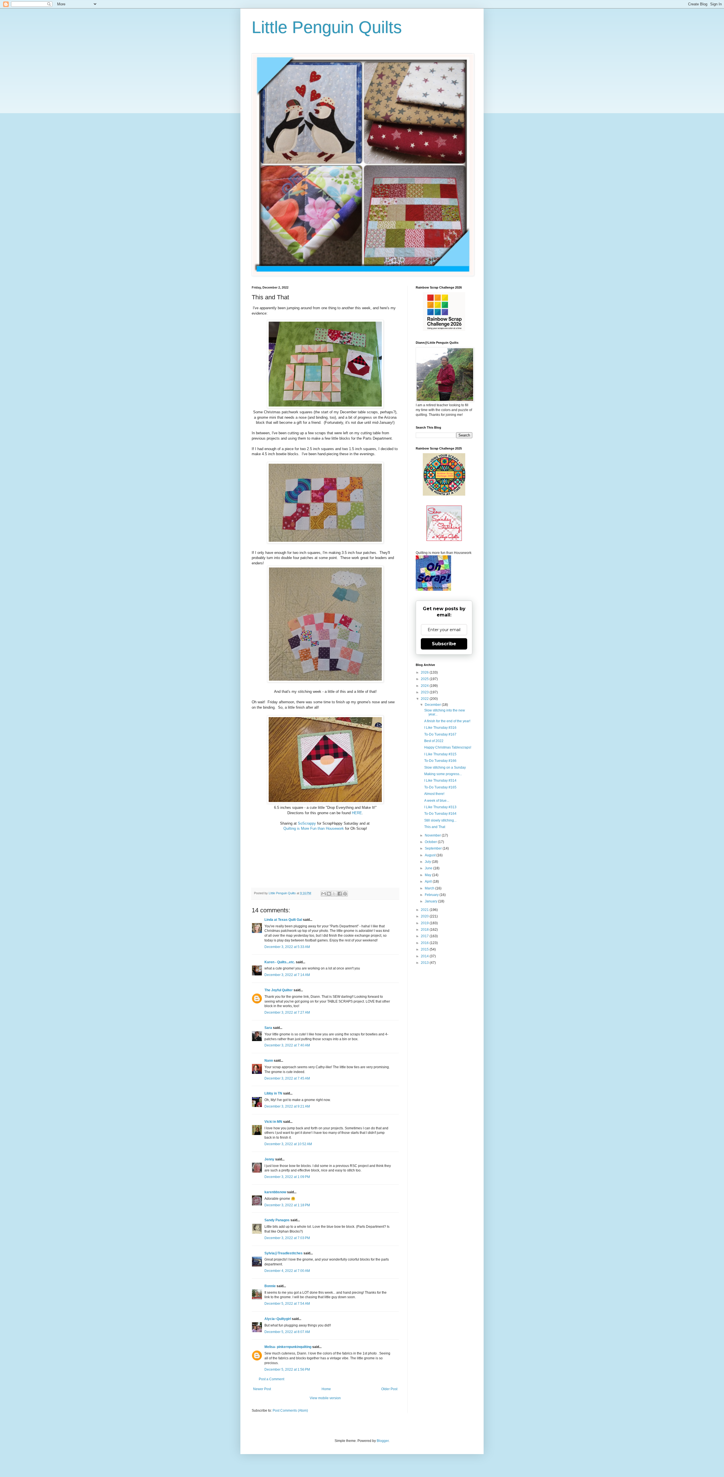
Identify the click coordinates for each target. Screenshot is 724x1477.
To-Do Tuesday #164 (440, 814)
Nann (268, 1061)
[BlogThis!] (329, 893)
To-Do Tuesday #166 (440, 761)
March (430, 888)
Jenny (269, 1159)
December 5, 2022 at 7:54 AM (287, 1304)
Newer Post (262, 1389)
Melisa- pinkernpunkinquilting (288, 1347)
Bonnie (270, 1286)
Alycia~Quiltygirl (277, 1319)
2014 (425, 956)
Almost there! (434, 794)
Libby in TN (273, 1093)
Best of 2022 (433, 741)
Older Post (389, 1389)
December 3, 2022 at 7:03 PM (287, 1238)
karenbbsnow (275, 1192)
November (433, 835)
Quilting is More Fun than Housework (313, 828)
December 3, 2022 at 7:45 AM (287, 1078)
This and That (434, 827)
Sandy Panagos (277, 1220)
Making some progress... (443, 774)
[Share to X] (334, 893)
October (431, 842)
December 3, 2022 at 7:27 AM (287, 1012)
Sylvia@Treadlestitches (283, 1253)
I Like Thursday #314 (440, 780)
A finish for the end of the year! (447, 721)
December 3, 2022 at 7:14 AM (287, 975)
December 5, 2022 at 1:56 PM (287, 1369)
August (430, 855)
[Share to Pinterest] (345, 893)
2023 (425, 692)
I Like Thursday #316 (440, 728)
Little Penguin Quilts (327, 27)
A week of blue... (436, 801)
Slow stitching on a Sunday (445, 767)
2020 (425, 916)
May (428, 875)
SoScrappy (307, 823)
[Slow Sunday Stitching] (444, 540)
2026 (425, 672)
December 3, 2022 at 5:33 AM (287, 947)
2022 (425, 699)
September (434, 848)
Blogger (383, 1441)
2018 (425, 930)
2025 (425, 679)
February (432, 895)
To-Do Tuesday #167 (440, 734)
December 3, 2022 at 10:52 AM (288, 1144)
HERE (357, 813)
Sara (268, 1028)
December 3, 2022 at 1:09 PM (287, 1177)
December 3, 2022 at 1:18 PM (287, 1205)
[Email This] (323, 893)
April (429, 881)
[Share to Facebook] (339, 893)
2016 (425, 943)
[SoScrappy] (444, 330)
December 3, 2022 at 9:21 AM (287, 1106)
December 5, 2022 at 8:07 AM (287, 1332)
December (433, 705)
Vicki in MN (273, 1122)
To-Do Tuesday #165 (440, 787)
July (428, 862)
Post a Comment (271, 1379)
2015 (425, 949)
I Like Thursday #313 (440, 807)
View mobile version (325, 1398)
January (431, 901)
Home (326, 1389)
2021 (425, 910)
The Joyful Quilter (278, 990)
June (429, 868)
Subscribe (444, 643)
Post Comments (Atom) (290, 1410)
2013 (425, 963)
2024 (425, 686)
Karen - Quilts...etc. (279, 962)
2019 (425, 923)
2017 (425, 936)
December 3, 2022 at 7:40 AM (287, 1045)
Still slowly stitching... (440, 820)
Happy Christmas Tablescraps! (447, 747)
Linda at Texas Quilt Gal (283, 920)
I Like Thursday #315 (440, 754)
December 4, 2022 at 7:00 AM (287, 1271)
